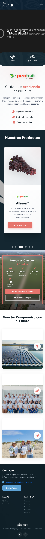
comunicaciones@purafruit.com (19, 482)
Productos (27, 504)
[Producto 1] (12, 247)
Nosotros (27, 501)
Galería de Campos (24, 298)
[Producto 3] (20, 247)
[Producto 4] (26, 247)
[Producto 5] (29, 247)
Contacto (27, 512)
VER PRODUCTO (18, 225)
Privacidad (5, 504)
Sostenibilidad (28, 510)
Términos (5, 501)
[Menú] (41, 4)
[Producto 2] (16, 247)
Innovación (27, 507)
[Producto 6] (32, 247)
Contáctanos (11, 488)
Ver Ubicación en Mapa (24, 291)
